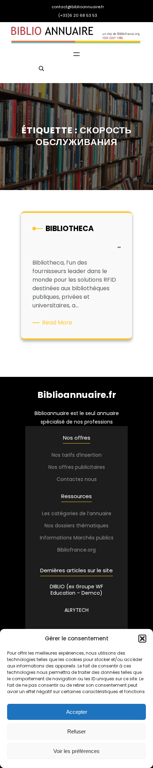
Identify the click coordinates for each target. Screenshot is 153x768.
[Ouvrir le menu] (76, 54)
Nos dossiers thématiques (76, 525)
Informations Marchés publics (77, 537)
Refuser (76, 731)
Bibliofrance (71, 549)
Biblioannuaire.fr (76, 395)
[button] (142, 638)
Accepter (76, 712)
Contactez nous (77, 479)
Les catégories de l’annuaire (76, 513)
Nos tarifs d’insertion (77, 455)
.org (91, 549)
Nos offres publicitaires (76, 467)
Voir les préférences (76, 751)
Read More (58, 322)
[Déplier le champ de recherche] (41, 71)
